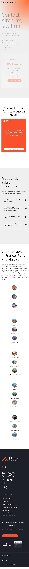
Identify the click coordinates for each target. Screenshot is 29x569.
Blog (4, 487)
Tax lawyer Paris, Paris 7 (14, 292)
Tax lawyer (8, 473)
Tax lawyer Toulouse (14, 333)
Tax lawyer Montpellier (14, 421)
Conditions (8, 555)
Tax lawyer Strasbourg (14, 366)
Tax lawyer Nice (14, 389)
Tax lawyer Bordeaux (14, 357)
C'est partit (14, 81)
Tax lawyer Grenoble (14, 438)
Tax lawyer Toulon (14, 406)
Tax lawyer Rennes (14, 301)
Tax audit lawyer (7, 498)
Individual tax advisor (8, 513)
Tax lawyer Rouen (14, 342)
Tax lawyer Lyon (14, 325)
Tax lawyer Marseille (14, 430)
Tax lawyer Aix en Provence (14, 374)
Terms (3, 555)
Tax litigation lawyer (8, 504)
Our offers (8, 476)
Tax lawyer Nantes (14, 398)
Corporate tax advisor (9, 516)
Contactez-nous (9, 536)
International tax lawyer (9, 507)
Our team (8, 480)
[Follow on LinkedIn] (6, 560)
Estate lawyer (6, 510)
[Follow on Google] (3, 560)
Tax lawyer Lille (14, 310)
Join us (6, 483)
